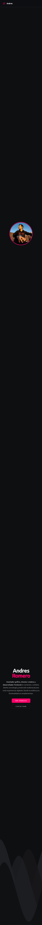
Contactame (21, 706)
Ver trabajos (21, 700)
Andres (10, 3)
